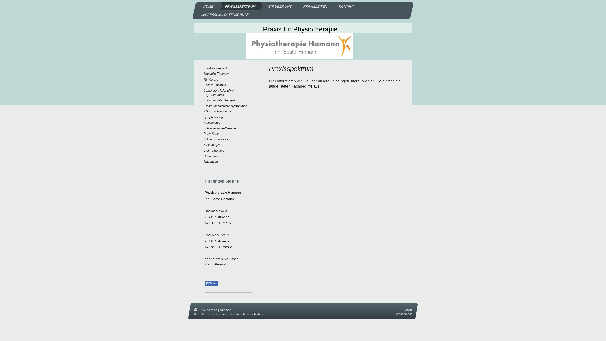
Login (408, 309)
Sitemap (225, 310)
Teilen (213, 283)
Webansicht (404, 314)
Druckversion (208, 310)
